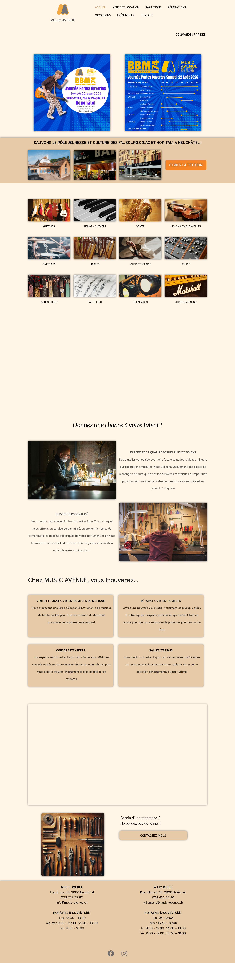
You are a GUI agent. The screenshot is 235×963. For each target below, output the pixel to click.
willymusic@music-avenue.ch (163, 902)
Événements (125, 15)
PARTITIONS (153, 7)
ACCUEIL (100, 7)
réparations (177, 7)
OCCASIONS (103, 15)
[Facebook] (110, 953)
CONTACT (147, 15)
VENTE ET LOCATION (126, 7)
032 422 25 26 (163, 897)
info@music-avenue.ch (71, 902)
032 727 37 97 (72, 897)
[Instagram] (124, 953)
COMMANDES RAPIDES (190, 34)
